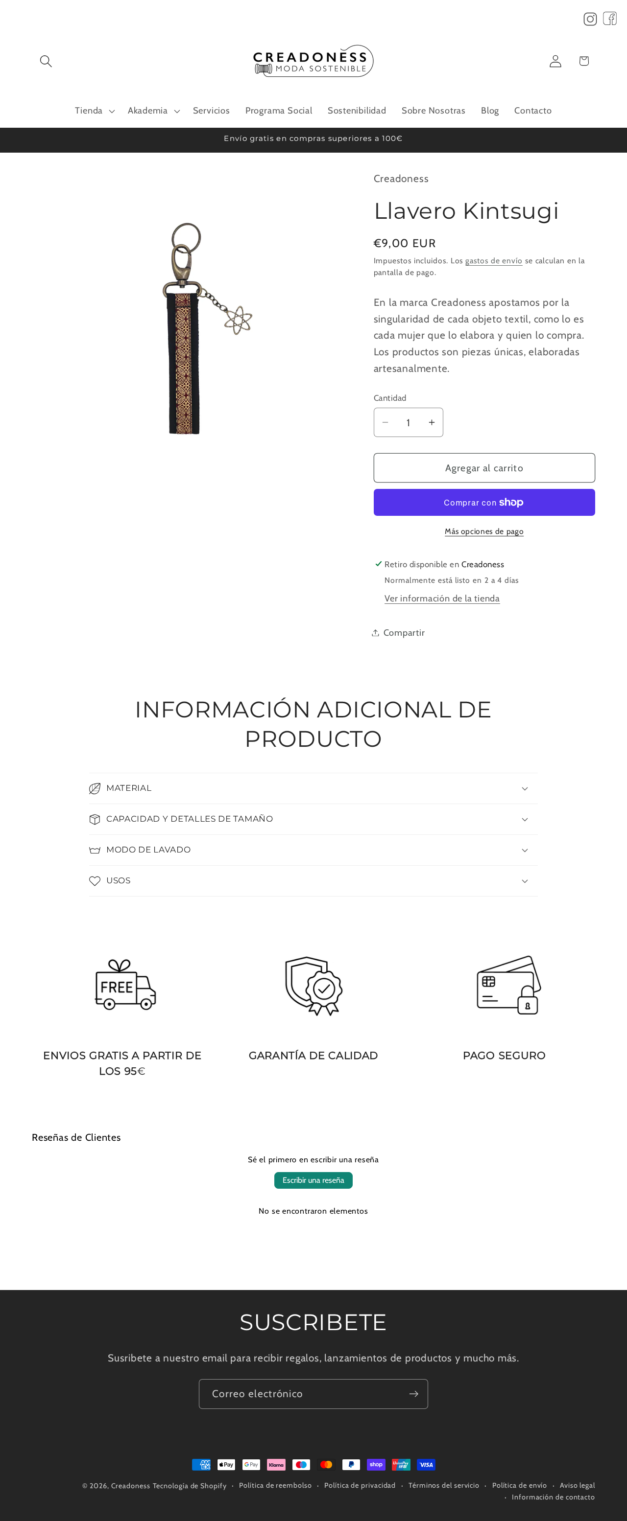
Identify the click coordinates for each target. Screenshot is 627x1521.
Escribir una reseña (313, 1180)
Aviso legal (577, 1485)
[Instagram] (590, 21)
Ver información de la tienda (442, 598)
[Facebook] (610, 21)
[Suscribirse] (414, 1394)
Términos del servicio (444, 1485)
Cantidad (390, 397)
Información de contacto (553, 1497)
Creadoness (130, 1485)
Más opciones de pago (484, 531)
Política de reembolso (275, 1485)
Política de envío (519, 1485)
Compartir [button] (404, 632)
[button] (46, 61)
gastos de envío (494, 260)
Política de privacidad (360, 1485)
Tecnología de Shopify (190, 1485)
